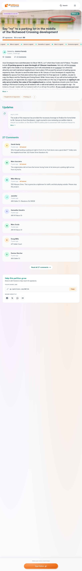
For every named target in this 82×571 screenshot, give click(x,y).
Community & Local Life (11, 13)
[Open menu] (75, 5)
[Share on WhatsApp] (17, 298)
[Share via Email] (22, 298)
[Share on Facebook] (7, 298)
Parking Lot (27, 97)
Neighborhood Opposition (12, 97)
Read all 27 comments (41, 267)
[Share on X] (12, 298)
